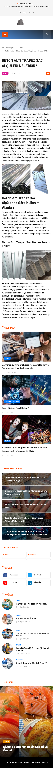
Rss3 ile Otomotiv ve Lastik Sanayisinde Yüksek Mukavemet (27, 6)
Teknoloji (32, 554)
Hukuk (7, 358)
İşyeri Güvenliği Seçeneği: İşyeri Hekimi (32, 649)
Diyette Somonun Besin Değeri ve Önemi (25, 748)
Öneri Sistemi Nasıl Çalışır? (15, 407)
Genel (21, 47)
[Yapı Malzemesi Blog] (26, 22)
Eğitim (7, 441)
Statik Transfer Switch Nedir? (31, 662)
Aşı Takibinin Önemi (26, 618)
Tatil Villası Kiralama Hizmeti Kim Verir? (32, 634)
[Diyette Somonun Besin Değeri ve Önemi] (26, 721)
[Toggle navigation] (5, 34)
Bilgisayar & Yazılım (12, 401)
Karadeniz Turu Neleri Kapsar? (31, 603)
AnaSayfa (10, 47)
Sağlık (18, 615)
